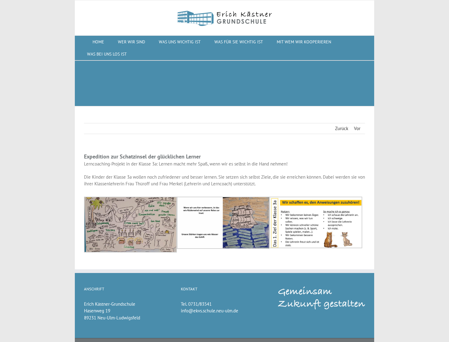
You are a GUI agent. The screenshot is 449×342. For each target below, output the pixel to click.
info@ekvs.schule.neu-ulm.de (209, 311)
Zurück (341, 128)
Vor (357, 128)
